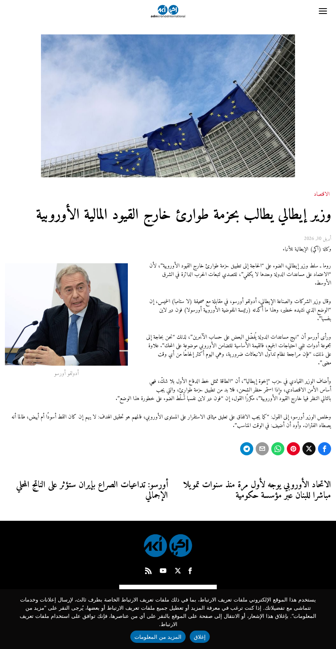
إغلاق (200, 636)
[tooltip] (324, 448)
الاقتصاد (321, 194)
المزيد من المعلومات (158, 636)
